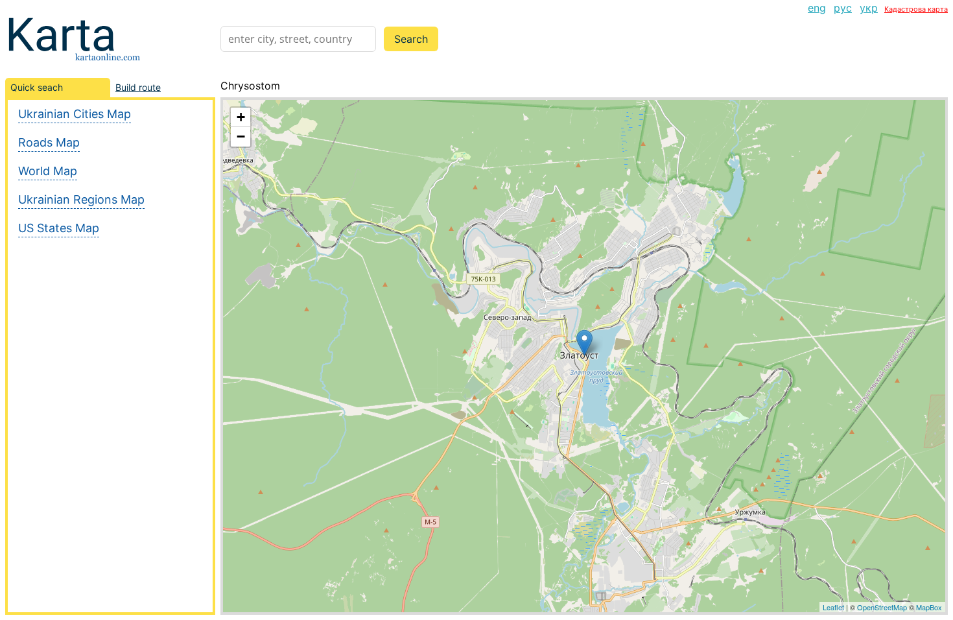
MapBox (929, 607)
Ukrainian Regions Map (81, 199)
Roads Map (49, 142)
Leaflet (833, 607)
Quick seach (36, 87)
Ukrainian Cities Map (74, 114)
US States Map (58, 228)
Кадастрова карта (916, 9)
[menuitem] (817, 8)
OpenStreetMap (882, 607)
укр (869, 7)
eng (817, 7)
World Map (47, 171)
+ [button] (241, 117)
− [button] (241, 136)
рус (843, 7)
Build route (138, 87)
